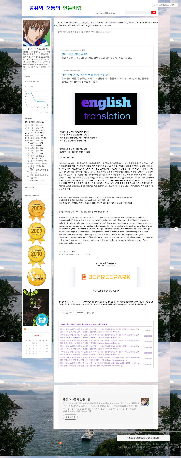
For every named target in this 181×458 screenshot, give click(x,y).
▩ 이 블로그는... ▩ (32, 81)
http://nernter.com (69, 70)
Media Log (165, 444)
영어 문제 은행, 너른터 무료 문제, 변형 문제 (86, 74)
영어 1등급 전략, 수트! (74, 54)
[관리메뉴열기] (176, 229)
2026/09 (36, 336)
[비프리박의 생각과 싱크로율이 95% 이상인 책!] (36, 326)
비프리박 (121, 447)
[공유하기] (67, 312)
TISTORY (66, 443)
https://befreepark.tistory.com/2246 (74, 254)
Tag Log (156, 444)
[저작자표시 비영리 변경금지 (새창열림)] (90, 312)
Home (137, 444)
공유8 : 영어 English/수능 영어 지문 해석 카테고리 (75, 32)
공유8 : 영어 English (68, 324)
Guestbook (174, 444)
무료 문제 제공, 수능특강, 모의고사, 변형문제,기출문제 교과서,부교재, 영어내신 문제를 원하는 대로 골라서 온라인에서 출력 (105, 80)
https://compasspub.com (71, 50)
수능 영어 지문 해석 (84, 324)
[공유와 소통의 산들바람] (55, 13)
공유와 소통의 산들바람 (76, 399)
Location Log (146, 444)
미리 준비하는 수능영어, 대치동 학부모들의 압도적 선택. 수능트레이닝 (97, 58)
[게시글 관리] (71, 312)
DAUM (148, 447)
